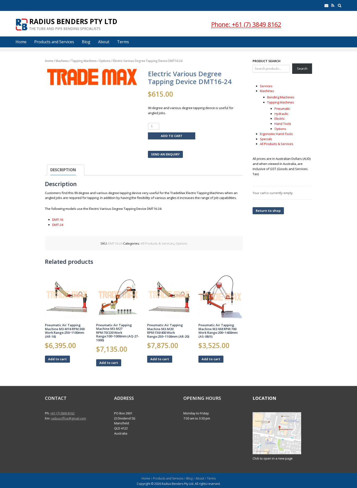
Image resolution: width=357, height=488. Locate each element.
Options (104, 61)
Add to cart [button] (57, 359)
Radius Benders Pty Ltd (73, 21)
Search (302, 68)
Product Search (266, 61)
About (103, 41)
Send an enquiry (165, 154)
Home (21, 41)
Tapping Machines (84, 61)
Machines (62, 61)
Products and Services (54, 41)
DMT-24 (57, 225)
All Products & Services (157, 243)
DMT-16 (57, 219)
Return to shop (268, 210)
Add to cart (171, 136)
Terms (123, 41)
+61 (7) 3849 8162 (62, 413)
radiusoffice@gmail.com (68, 418)
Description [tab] (63, 169)
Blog (86, 41)
